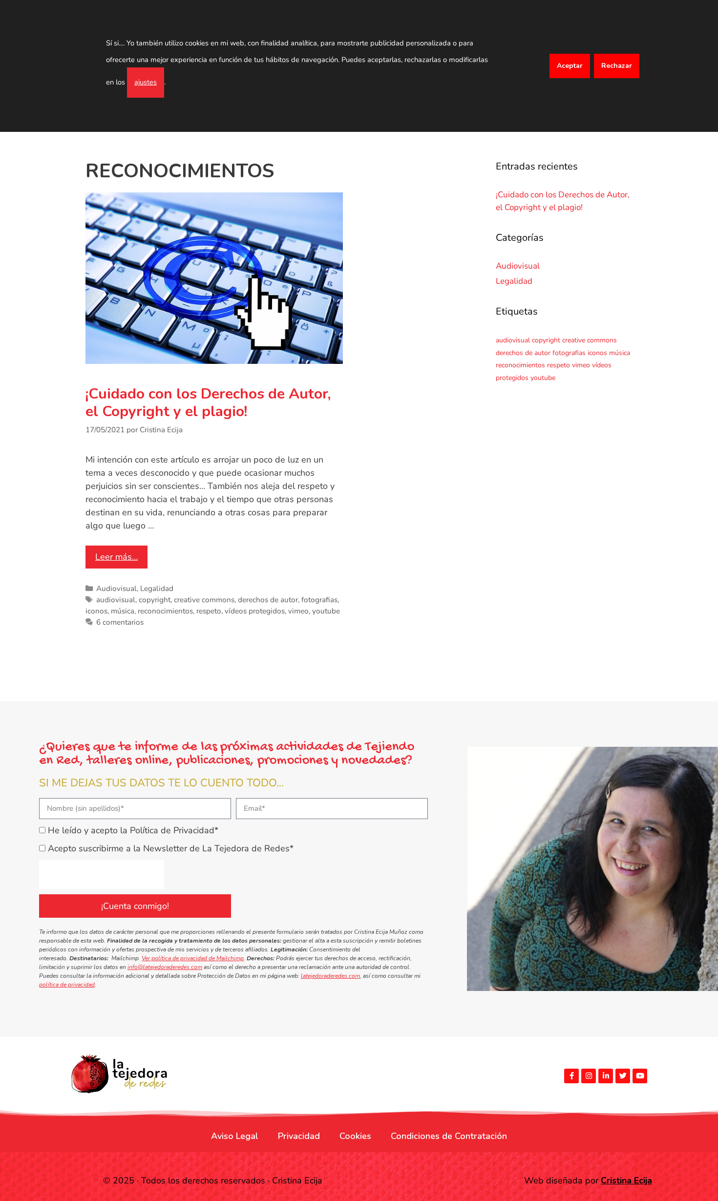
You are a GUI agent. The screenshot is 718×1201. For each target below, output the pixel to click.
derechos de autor (268, 600)
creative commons (204, 600)
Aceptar (570, 65)
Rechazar (616, 65)
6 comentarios (120, 622)
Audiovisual (116, 588)
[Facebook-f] (571, 1076)
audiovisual (115, 600)
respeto (208, 611)
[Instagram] (588, 1076)
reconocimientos (165, 611)
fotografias (319, 600)
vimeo (298, 611)
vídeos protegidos (255, 611)
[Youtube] (640, 1076)
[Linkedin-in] (605, 1076)
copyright (154, 600)
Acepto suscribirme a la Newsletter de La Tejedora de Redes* (171, 848)
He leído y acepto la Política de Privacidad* (133, 830)
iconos (96, 611)
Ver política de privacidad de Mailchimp (193, 958)
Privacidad (299, 1136)
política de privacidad (67, 985)
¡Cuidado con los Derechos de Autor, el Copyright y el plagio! (208, 402)
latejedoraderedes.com (330, 976)
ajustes (145, 82)
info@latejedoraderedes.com (164, 967)
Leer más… (116, 557)
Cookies (355, 1136)
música (122, 611)
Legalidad (156, 588)
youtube (326, 611)
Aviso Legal (234, 1136)
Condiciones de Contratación (449, 1136)
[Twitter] (622, 1076)
